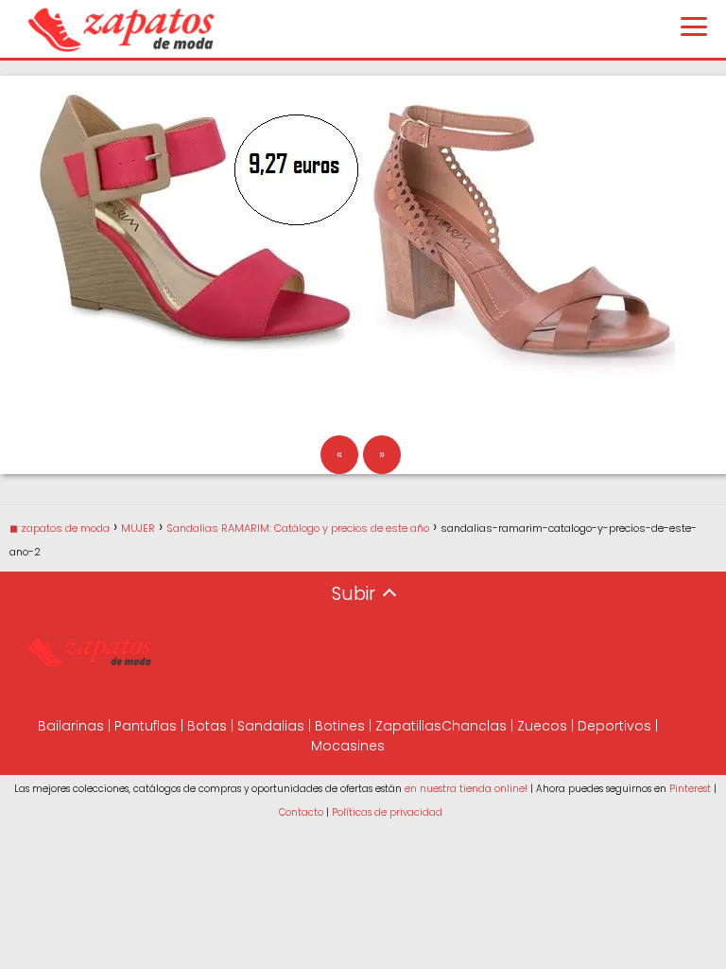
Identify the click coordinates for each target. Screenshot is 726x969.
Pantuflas (145, 725)
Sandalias (270, 725)
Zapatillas (408, 725)
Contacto (301, 812)
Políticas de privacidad (387, 812)
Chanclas (474, 725)
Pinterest (690, 789)
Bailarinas (71, 725)
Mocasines (348, 745)
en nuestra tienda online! (466, 789)
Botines (340, 725)
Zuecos (542, 725)
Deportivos (614, 725)
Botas (207, 725)
